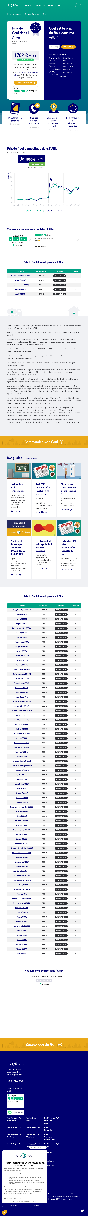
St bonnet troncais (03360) (21, 853)
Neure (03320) (22, 816)
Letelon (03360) (68, 64)
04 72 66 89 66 (17, 1081)
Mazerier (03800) (22, 793)
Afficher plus (62, 76)
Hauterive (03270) (21, 724)
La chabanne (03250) (21, 743)
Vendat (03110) (20, 294)
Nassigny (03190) (22, 811)
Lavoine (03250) (21, 756)
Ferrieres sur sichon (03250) (22, 711)
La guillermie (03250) (21, 747)
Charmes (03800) (22, 665)
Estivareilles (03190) (21, 706)
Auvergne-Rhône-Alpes (32, 14)
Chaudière (40, 5)
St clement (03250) (22, 862)
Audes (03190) (22, 619)
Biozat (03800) (21, 633)
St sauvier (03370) (69, 70)
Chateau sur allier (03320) (22, 669)
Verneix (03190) (21, 944)
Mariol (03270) (22, 788)
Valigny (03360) (21, 921)
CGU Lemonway (49, 1165)
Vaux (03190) (21, 930)
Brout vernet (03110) (22, 642)
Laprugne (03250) (21, 752)
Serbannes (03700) (21, 843)
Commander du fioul (41, 1044)
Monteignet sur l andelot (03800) (21, 807)
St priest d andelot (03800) (21, 898)
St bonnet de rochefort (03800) (22, 848)
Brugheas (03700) (21, 646)
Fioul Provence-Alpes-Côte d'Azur (49, 1120)
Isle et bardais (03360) (22, 733)
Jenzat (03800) (21, 738)
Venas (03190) (68, 67)
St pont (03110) (22, 894)
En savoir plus (15, 124)
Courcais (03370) (22, 692)
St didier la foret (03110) (21, 871)
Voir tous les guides (30, 458)
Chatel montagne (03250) (22, 674)
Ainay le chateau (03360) (22, 610)
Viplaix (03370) (21, 949)
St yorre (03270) (20, 289)
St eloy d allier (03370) (22, 876)
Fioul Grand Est (12, 1127)
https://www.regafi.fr (68, 1199)
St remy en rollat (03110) (20, 285)
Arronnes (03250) (22, 614)
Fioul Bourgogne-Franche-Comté (49, 1137)
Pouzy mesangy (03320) (21, 830)
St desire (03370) (22, 866)
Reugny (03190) (21, 834)
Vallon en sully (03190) (22, 926)
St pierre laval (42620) (22, 889)
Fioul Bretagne (12, 1144)
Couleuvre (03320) (21, 688)
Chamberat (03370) (22, 656)
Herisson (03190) (22, 729)
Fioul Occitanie (31, 1127)
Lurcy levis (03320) (22, 784)
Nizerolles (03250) (21, 821)
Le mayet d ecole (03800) (22, 761)
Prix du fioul (28, 5)
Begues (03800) (21, 624)
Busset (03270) (21, 651)
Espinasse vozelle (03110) (22, 701)
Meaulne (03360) (22, 798)
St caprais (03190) (21, 857)
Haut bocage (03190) (21, 720)
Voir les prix (67, 47)
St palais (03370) (22, 885)
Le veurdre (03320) (22, 770)
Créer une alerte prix (25, 83)
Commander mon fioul (41, 441)
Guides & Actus (53, 5)
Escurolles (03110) (22, 697)
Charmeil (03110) (22, 660)
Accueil (9, 14)
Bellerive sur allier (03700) (20, 276)
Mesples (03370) (22, 802)
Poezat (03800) (21, 825)
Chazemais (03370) (22, 678)
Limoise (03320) (54, 75)
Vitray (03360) (22, 953)
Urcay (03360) (22, 917)
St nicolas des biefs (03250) (21, 880)
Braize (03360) (22, 637)
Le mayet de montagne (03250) (22, 766)
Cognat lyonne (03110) (21, 683)
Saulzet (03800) (21, 839)
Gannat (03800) (20, 280)
